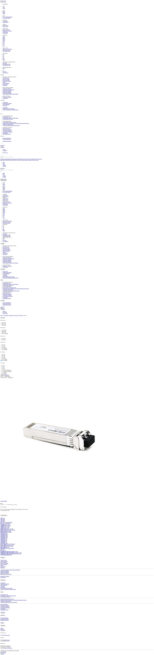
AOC (4, 45)
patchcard (4, 547)
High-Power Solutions (7, 90)
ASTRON (5, 150)
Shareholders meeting (7, 141)
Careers (1, 146)
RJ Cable (4, 71)
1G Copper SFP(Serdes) (6, 370)
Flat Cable (5, 63)
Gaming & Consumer (7, 88)
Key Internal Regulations (7, 131)
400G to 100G (5, 25)
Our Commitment (6, 104)
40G (4, 41)
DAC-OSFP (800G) (7, 18)
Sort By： (2, 376)
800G (4, 8)
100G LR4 (4, 330)
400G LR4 (4, 322)
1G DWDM (4, 373)
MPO (4, 59)
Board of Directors (6, 128)
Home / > (2, 315)
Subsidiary (3, 309)
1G (3, 44)
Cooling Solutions (3, 561)
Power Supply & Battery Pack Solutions (10, 94)
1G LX (3, 365)
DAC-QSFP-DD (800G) (7, 16)
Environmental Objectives (8, 119)
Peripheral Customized (7, 97)
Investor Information (7, 139)
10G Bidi (3, 358)
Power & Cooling (6, 79)
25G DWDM (4, 349)
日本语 (4, 166)
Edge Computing (6, 83)
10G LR (3, 354)
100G (4, 40)
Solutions (2, 243)
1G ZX (3, 367)
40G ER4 (4, 339)
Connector (3, 550)
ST (3, 56)
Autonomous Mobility (7, 91)
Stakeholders (5, 133)
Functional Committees (7, 129)
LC (3, 54)
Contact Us (2, 145)
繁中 (4, 162)
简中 (4, 163)
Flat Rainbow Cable (7, 64)
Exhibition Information (7, 103)
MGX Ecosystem (6, 80)
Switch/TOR (5, 84)
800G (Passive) (5, 525)
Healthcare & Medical (7, 92)
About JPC (5, 105)
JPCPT (4, 149)
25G (4, 42)
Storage (4, 82)
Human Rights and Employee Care (9, 122)
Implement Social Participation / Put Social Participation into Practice (16, 123)
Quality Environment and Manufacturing (10, 109)
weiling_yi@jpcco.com (7, 648)
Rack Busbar (5, 33)
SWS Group (5, 152)
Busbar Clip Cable (6, 29)
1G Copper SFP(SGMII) (6, 371)
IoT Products (5, 98)
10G (4, 43)
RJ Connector (5, 72)
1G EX (3, 366)
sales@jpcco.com (6, 635)
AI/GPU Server (6, 77)
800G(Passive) (5, 22)
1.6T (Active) (5, 524)
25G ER (3, 345)
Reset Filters (6, 374)
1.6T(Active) (5, 21)
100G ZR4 (4, 332)
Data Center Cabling (7, 81)
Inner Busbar (5, 32)
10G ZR (3, 356)
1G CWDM (4, 372)
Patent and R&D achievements (9, 108)
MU (3, 58)
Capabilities (5, 107)
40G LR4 (4, 338)
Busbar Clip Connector (7, 30)
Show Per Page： (3, 377)
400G (4, 12)
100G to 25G (5, 26)
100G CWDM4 (5, 333)
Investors (2, 300)
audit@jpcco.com (6, 640)
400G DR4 (4, 325)
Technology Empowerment (8, 124)
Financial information (7, 138)
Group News (5, 102)
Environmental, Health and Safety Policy (10, 118)
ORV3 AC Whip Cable (7, 49)
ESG (2, 280)
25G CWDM (4, 348)
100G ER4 (4, 331)
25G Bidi (3, 347)
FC (3, 57)
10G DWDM (4, 360)
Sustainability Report (7, 134)
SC (3, 55)
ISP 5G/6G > (21, 315)
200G (4, 13)
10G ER (3, 355)
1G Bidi (3, 369)
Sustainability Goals (6, 117)
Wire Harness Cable (6, 50)
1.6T (4, 7)
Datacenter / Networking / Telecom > (11, 315)
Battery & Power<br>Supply (5, 574)
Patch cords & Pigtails (7, 548)
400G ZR (4, 323)
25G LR (3, 344)
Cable (2, 549)
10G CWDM (4, 359)
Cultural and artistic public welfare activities (11, 125)
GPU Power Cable (6, 51)
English (4, 165)
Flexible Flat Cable (6, 65)
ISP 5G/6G (5, 85)
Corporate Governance (7, 130)
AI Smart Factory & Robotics (8, 89)
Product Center (3, 180)
